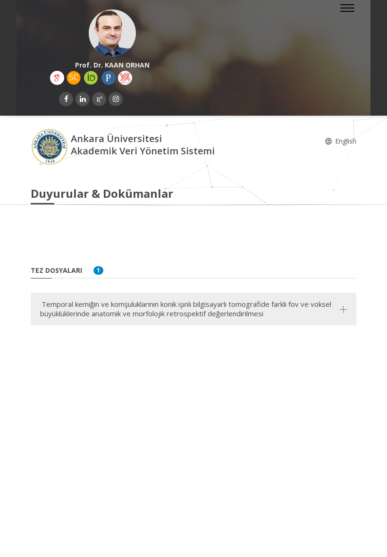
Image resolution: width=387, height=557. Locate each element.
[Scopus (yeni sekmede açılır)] (74, 78)
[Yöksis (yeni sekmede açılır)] (125, 78)
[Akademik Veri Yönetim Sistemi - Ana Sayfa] (51, 146)
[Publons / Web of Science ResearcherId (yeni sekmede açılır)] (108, 78)
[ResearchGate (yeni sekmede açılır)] (99, 99)
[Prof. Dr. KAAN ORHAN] (112, 33)
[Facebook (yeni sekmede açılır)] (66, 99)
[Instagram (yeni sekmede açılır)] (116, 99)
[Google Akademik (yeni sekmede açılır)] (57, 78)
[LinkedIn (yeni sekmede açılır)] (83, 99)
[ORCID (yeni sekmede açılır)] (91, 78)
